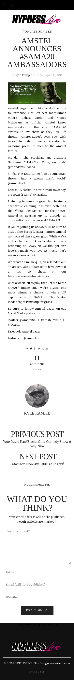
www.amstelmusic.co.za (32, 276)
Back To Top (37, 671)
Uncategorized (38, 31)
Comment (37, 359)
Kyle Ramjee (23, 75)
